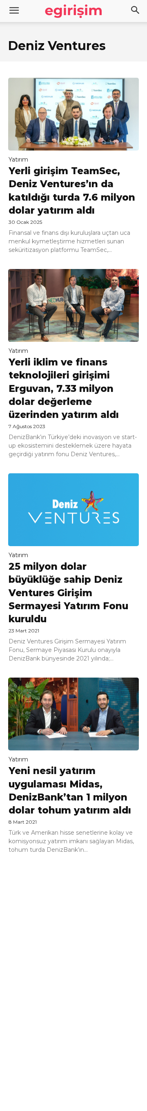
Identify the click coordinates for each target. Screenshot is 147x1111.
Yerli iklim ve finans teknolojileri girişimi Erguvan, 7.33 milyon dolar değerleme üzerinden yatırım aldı (64, 388)
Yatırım (18, 159)
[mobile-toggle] (14, 11)
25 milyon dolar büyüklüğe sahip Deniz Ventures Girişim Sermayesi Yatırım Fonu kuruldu (68, 593)
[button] (135, 11)
